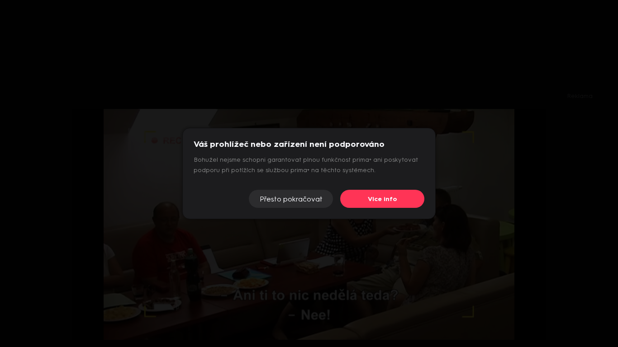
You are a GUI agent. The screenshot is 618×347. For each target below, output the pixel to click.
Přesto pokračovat (291, 199)
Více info (382, 199)
